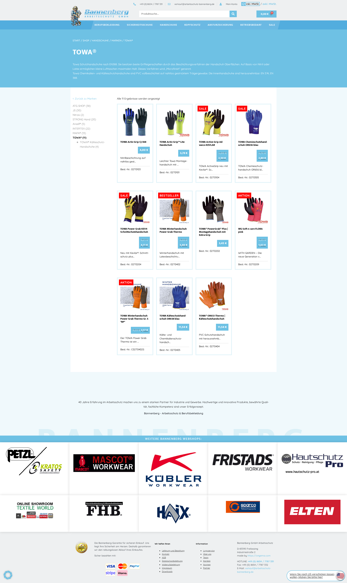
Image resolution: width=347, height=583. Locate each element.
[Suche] (233, 14)
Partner (206, 568)
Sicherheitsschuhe (140, 25)
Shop (86, 40)
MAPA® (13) (79, 133)
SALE (272, 25)
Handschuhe (168, 25)
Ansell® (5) (79, 124)
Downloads (167, 571)
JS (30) (77, 110)
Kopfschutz (192, 25)
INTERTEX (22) (81, 128)
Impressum (167, 568)
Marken (117, 40)
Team (205, 557)
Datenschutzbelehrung (172, 561)
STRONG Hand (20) (84, 119)
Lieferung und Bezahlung (173, 550)
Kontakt (165, 554)
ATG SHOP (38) (82, 105)
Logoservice (209, 550)
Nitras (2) (78, 115)
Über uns (207, 554)
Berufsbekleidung (107, 25)
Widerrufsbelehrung (171, 564)
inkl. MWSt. (252, 4)
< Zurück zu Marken (85, 98)
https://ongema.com (259, 555)
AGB (164, 557)
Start (76, 40)
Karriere (206, 561)
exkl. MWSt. (270, 4)
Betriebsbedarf (251, 25)
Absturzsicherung (220, 25)
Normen (207, 564)
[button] (8, 575)
